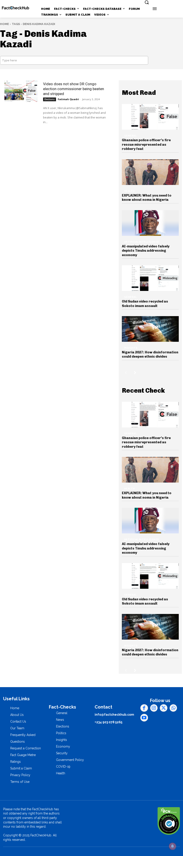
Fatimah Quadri (68, 99)
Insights (131, 347)
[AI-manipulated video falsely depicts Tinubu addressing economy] (150, 223)
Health (129, 191)
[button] (146, 2)
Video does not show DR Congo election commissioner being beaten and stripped (73, 89)
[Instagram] (154, 708)
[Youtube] (144, 717)
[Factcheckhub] (15, 8)
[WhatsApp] (173, 708)
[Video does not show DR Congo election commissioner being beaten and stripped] (21, 91)
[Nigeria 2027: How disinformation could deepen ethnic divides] (150, 329)
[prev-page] (126, 372)
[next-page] (135, 372)
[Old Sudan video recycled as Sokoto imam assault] (150, 278)
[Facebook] (144, 708)
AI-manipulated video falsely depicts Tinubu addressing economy (145, 250)
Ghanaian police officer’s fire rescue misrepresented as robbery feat (146, 144)
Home (4, 24)
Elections (49, 99)
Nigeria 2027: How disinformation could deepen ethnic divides (150, 354)
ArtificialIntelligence (141, 241)
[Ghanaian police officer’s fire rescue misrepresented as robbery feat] (150, 117)
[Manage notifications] (172, 846)
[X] (163, 708)
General (130, 135)
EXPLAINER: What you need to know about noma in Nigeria (146, 197)
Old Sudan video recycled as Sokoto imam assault (145, 303)
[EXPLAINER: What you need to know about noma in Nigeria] (150, 172)
